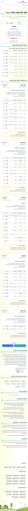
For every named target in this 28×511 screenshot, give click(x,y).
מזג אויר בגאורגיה (15, 497)
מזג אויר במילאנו (16, 483)
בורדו (23, 381)
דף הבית (24, 5)
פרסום (10, 467)
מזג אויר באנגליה (8, 491)
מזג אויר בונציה (22, 483)
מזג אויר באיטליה (15, 491)
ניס (23, 386)
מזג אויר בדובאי (9, 481)
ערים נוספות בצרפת (7, 345)
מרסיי (13, 384)
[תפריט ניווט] (2, 2)
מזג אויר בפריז (8, 478)
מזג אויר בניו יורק (9, 475)
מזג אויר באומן (15, 481)
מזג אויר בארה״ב (22, 497)
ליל (18, 384)
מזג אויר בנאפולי (9, 483)
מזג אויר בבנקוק (22, 481)
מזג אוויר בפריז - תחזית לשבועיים (12, 16)
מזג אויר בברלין (22, 478)
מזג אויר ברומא (22, 475)
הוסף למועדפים (13, 29)
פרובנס (17, 386)
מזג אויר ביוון (9, 494)
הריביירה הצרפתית (14, 381)
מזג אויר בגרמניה (22, 494)
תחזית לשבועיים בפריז (19, 345)
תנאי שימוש (23, 467)
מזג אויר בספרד (15, 494)
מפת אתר (6, 467)
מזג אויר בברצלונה (15, 478)
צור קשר (18, 467)
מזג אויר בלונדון (16, 475)
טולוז (6, 381)
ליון (23, 384)
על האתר (14, 467)
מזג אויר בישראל (22, 491)
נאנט (7, 384)
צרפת (8, 12)
